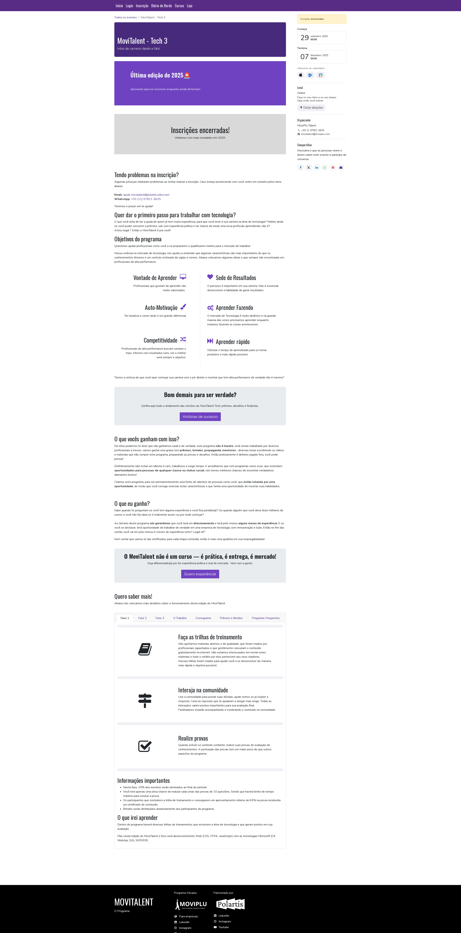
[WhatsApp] (324, 167)
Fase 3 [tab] (160, 618)
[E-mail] (341, 167)
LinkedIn (184, 922)
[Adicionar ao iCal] (300, 75)
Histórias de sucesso (200, 417)
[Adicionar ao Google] (320, 75)
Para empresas (188, 916)
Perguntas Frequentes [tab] (266, 618)
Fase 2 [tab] (142, 618)
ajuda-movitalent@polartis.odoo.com (146, 195)
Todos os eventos (125, 17)
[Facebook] (300, 167)
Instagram (185, 928)
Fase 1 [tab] (124, 618)
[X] (308, 167)
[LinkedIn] (317, 167)
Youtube (224, 927)
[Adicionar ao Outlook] (310, 75)
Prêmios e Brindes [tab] (231, 618)
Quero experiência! (200, 574)
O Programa (121, 911)
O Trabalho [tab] (180, 618)
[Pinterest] (333, 167)
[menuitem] (119, 5)
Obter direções (313, 107)
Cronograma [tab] (203, 618)
